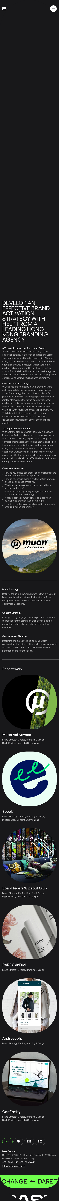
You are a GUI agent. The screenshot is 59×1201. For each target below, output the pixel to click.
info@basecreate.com (13, 1166)
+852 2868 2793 (10, 1162)
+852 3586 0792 (27, 1162)
